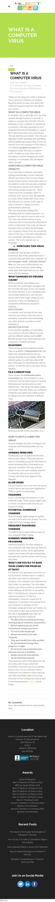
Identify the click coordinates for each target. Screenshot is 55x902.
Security (37, 89)
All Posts (19, 86)
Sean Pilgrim (20, 83)
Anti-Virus (27, 86)
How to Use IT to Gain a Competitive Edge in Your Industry (27, 840)
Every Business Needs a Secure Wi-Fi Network (28, 847)
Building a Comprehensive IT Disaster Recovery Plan (27, 860)
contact (32, 681)
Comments (17, 92)
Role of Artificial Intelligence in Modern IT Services (27, 853)
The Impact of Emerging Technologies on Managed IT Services (28, 833)
